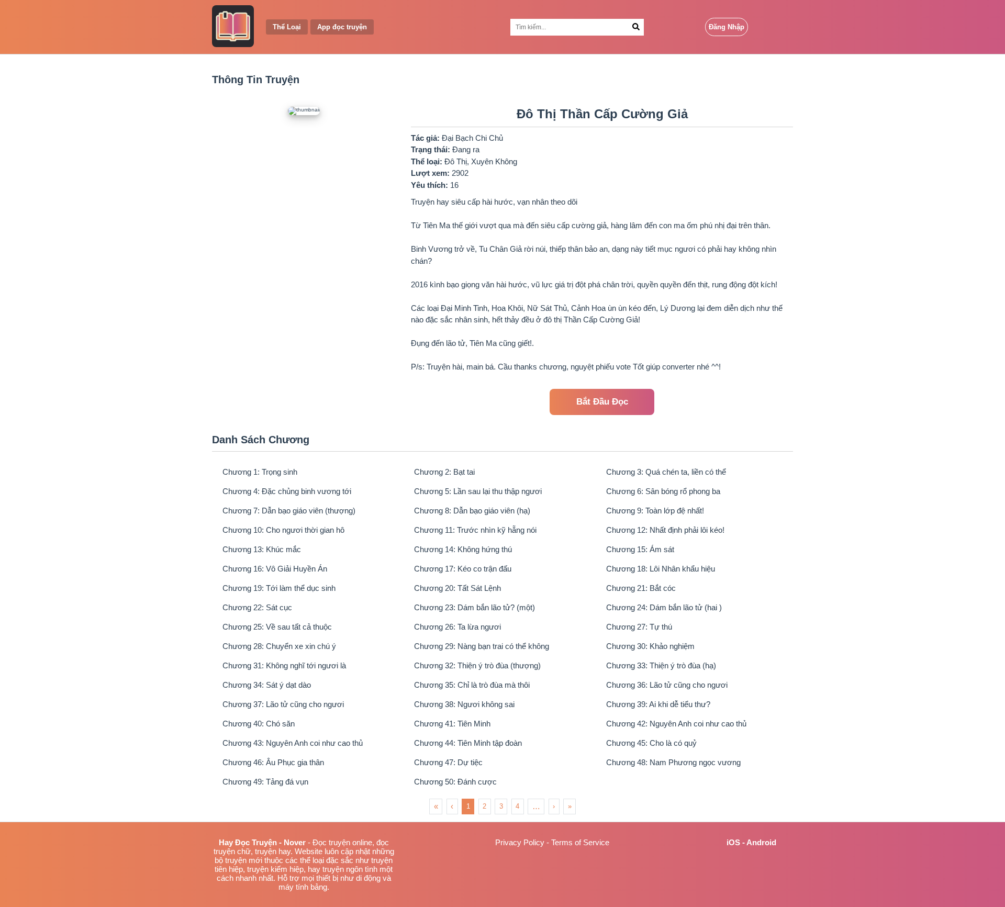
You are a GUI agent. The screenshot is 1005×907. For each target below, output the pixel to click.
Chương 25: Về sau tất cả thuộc (277, 626)
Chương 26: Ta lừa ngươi (457, 626)
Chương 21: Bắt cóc (641, 588)
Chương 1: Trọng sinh (259, 471)
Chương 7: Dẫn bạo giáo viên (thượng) (288, 510)
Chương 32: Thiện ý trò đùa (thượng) (477, 665)
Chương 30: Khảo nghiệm (650, 646)
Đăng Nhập (726, 27)
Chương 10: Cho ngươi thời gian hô (283, 529)
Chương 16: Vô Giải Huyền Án (274, 568)
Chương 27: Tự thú (639, 626)
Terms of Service (580, 842)
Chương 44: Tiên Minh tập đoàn (468, 742)
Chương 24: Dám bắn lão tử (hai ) (664, 607)
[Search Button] (636, 27)
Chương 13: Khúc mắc (261, 549)
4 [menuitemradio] (517, 806)
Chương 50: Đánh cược (455, 781)
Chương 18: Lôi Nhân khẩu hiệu (660, 568)
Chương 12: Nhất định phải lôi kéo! (665, 529)
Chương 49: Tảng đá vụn (265, 781)
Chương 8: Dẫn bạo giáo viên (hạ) (472, 510)
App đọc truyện (342, 27)
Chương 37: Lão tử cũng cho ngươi (283, 704)
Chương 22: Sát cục (257, 607)
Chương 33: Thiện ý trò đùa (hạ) (661, 665)
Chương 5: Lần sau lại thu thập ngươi (478, 491)
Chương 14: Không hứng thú (463, 549)
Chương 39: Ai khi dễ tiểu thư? (658, 704)
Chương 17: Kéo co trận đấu (462, 568)
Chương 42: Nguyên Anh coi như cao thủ (676, 723)
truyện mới (243, 860)
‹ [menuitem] (452, 806)
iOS (733, 842)
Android (761, 842)
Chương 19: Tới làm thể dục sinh (279, 588)
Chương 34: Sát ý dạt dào (266, 684)
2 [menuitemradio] (484, 806)
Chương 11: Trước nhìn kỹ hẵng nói (475, 529)
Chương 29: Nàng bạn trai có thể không (481, 646)
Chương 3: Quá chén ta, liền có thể (666, 471)
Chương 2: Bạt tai (444, 471)
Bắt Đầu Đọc (602, 402)
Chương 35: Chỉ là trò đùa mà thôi (472, 684)
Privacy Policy (519, 842)
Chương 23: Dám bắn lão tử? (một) (474, 607)
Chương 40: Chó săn (258, 723)
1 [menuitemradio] (468, 806)
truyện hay (273, 851)
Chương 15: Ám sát (640, 549)
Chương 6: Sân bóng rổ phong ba (663, 491)
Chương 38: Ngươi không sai (464, 704)
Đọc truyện (331, 842)
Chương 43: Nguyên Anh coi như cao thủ (292, 742)
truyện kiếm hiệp (275, 869)
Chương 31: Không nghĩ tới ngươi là (284, 665)
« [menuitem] (436, 806)
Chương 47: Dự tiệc (448, 762)
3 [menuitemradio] (501, 806)
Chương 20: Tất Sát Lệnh (457, 588)
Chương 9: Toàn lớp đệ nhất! (655, 510)
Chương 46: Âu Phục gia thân (273, 762)
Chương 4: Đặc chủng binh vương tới (286, 491)
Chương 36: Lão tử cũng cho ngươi (667, 684)
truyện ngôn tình (349, 869)
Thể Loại (287, 27)
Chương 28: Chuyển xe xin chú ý (279, 646)
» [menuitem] (570, 806)
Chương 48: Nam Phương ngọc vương (673, 762)
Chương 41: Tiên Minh (452, 723)
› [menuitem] (554, 806)
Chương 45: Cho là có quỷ (651, 742)
